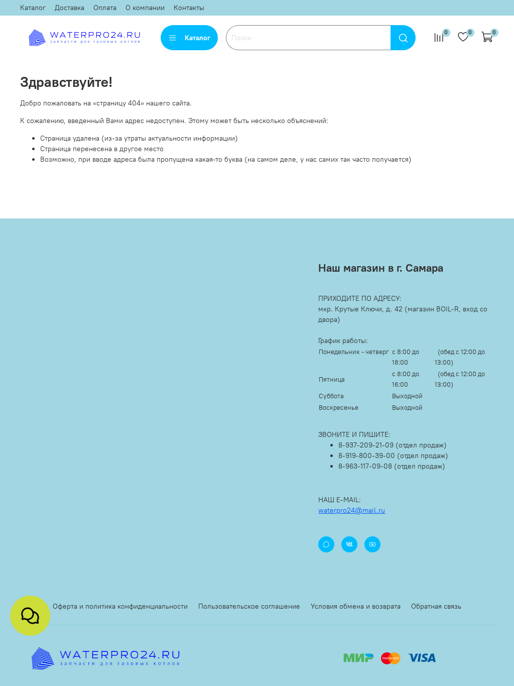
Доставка (69, 7)
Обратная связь (436, 606)
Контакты (189, 7)
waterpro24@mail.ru (351, 510)
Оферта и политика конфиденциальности (120, 606)
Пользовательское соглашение (249, 606)
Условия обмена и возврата (356, 606)
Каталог (33, 7)
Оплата (104, 7)
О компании (145, 7)
